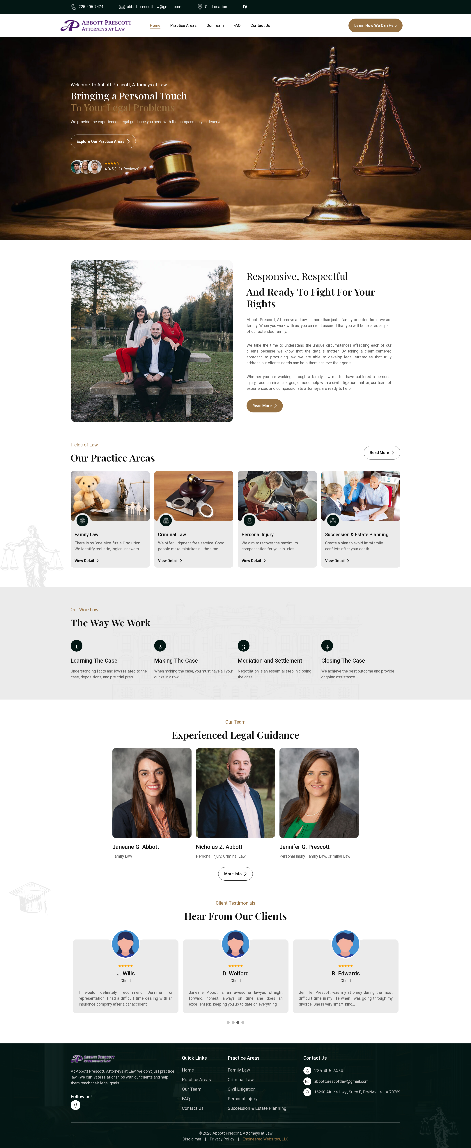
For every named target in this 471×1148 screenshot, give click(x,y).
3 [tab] (238, 1023)
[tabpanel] (125, 976)
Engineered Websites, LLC (265, 1139)
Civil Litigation (242, 1089)
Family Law (86, 534)
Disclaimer (192, 1139)
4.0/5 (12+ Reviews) (122, 169)
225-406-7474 (91, 6)
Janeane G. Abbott (135, 847)
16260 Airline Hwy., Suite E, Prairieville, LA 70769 (357, 1092)
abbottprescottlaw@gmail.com (154, 6)
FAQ (237, 25)
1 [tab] (228, 1023)
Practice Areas (183, 25)
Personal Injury (258, 534)
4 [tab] (243, 1023)
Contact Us (260, 25)
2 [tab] (233, 1023)
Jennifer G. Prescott (304, 847)
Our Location (216, 6)
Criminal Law (172, 534)
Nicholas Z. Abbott (219, 847)
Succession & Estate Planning (357, 534)
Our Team (215, 25)
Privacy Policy (222, 1139)
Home (155, 25)
